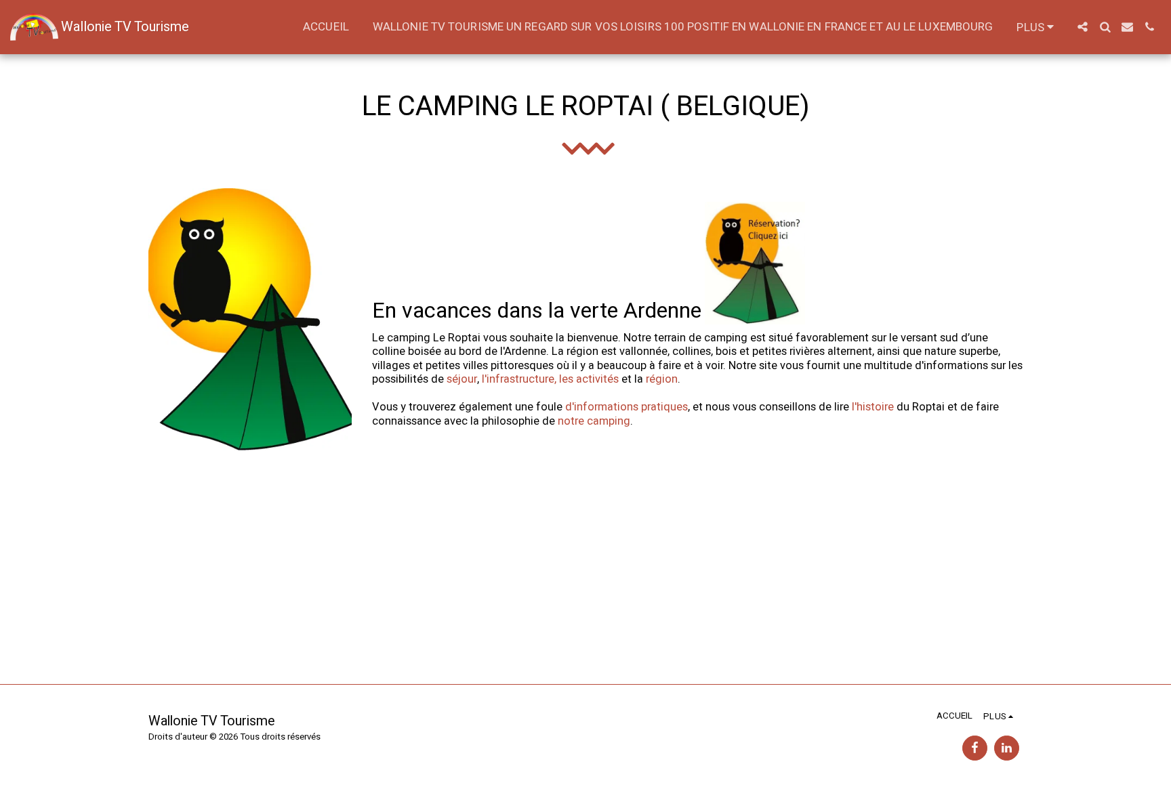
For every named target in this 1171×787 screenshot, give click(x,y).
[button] (1082, 27)
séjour (462, 379)
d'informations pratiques (626, 407)
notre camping (594, 421)
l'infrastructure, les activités (550, 379)
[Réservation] (754, 310)
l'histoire (873, 407)
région (662, 379)
